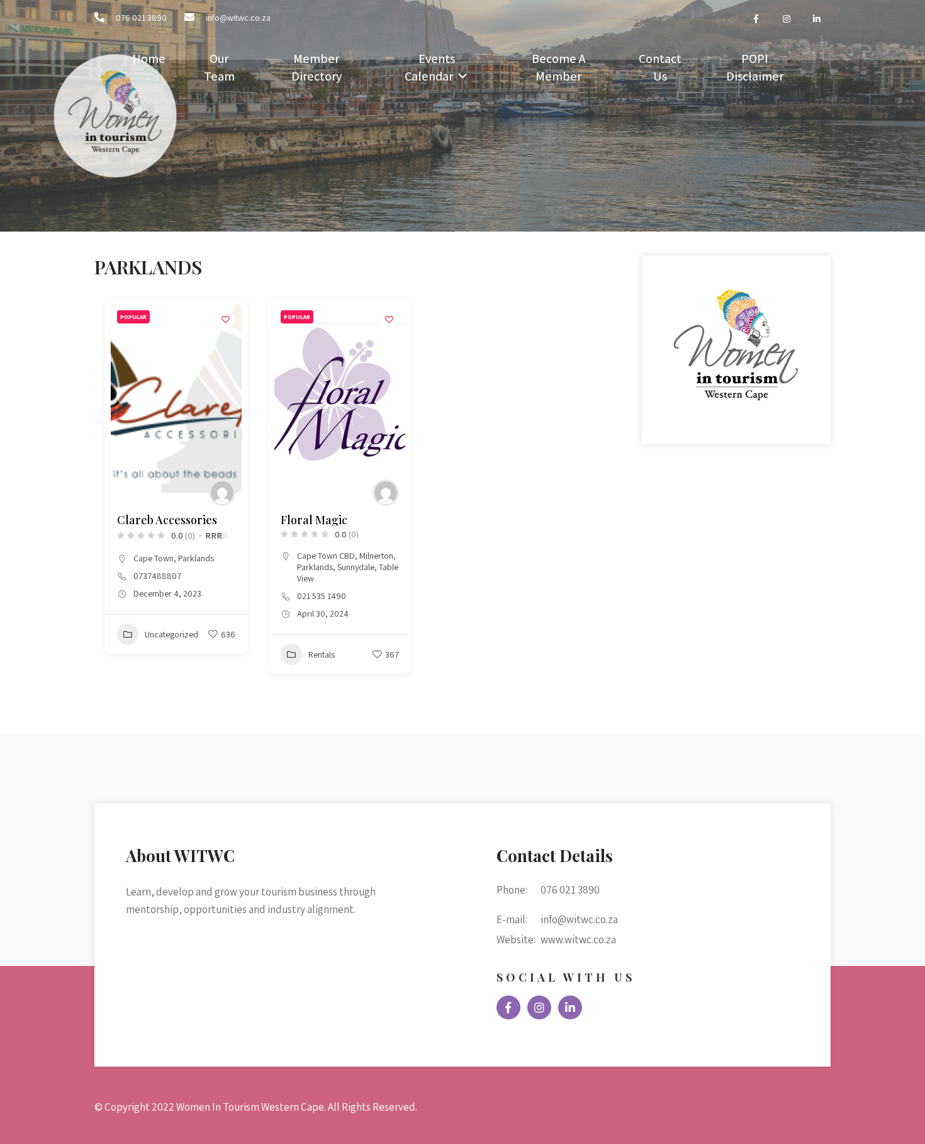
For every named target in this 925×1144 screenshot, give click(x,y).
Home (148, 58)
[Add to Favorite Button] (225, 319)
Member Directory (316, 67)
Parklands (196, 558)
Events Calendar (430, 67)
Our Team (219, 67)
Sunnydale (355, 567)
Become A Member (558, 67)
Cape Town (153, 558)
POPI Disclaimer (754, 67)
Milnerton (376, 555)
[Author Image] (222, 492)
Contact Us (660, 67)
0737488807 (157, 575)
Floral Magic (314, 519)
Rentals (321, 654)
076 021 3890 (141, 17)
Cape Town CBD (326, 555)
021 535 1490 (321, 596)
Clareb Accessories (167, 519)
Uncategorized (171, 634)
